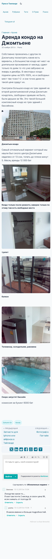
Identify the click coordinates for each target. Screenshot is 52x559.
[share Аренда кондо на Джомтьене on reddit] (21, 449)
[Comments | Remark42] (26, 489)
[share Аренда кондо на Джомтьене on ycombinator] (40, 449)
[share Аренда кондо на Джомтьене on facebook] (26, 449)
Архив (14, 32)
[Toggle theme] (21, 3)
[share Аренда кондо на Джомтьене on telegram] (35, 449)
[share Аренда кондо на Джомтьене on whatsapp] (31, 449)
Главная (5, 32)
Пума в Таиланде (9, 3)
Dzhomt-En (7, 423)
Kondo (18, 423)
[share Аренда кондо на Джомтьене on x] (11, 449)
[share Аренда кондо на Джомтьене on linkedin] (16, 449)
